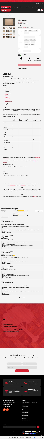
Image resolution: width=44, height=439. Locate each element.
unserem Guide (12, 185)
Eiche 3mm (32, 44)
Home (4, 15)
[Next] (39, 1)
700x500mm (35, 30)
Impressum (24, 408)
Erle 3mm (26, 46)
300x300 (26, 30)
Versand (24, 27)
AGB (22, 409)
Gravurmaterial (7, 98)
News (23, 417)
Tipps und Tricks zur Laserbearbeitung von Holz (29, 402)
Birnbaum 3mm (27, 42)
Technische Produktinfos (26, 420)
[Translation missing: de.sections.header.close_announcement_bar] (42, 1)
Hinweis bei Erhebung (13, 437)
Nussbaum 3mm (27, 44)
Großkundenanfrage (25, 406)
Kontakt (23, 403)
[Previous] (4, 1)
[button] (15, 210)
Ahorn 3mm (33, 42)
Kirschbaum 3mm (32, 39)
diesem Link (35, 196)
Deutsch (41, 3)
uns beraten (23, 185)
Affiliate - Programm (25, 415)
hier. (39, 111)
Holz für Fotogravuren (8, 101)
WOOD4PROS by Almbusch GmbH (23, 23)
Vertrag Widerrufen (25, 414)
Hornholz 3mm (32, 37)
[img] (7, 220)
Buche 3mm (26, 39)
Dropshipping (24, 418)
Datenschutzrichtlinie (25, 412)
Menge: (21, 50)
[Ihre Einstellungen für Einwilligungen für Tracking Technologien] (42, 437)
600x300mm (30, 30)
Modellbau (6, 97)
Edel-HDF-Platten (8, 15)
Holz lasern (6, 94)
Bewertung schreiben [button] (38, 210)
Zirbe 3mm (26, 37)
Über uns (23, 405)
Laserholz (6, 100)
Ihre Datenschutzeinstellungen (26, 437)
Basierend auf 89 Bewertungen (6, 211)
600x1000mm (26, 33)
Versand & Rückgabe (25, 411)
